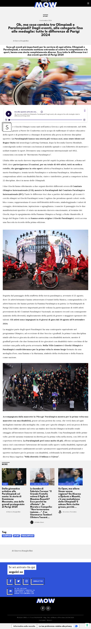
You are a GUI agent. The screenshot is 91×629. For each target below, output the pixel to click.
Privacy (49, 620)
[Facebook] (10, 581)
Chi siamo (42, 620)
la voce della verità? (39, 484)
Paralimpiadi (27, 536)
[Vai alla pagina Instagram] (48, 608)
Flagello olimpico (66, 484)
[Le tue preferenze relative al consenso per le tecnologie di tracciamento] (87, 625)
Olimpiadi (7, 536)
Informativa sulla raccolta (24, 626)
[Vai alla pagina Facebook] (43, 608)
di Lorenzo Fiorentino (70, 512)
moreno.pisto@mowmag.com (24, 593)
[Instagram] (26, 581)
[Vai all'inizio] (45, 601)
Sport (45, 16)
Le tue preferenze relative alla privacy (55, 626)
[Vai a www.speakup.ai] (84, 110)
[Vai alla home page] (45, 5)
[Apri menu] (88, 3)
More (5, 464)
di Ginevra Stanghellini (21, 41)
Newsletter (38, 581)
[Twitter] (18, 581)
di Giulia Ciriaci (39, 522)
